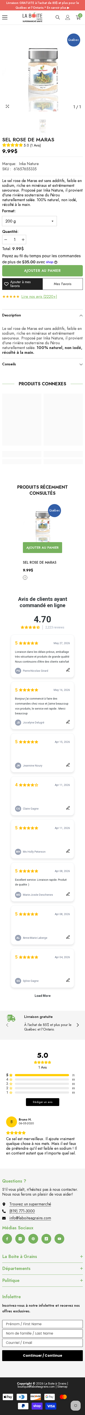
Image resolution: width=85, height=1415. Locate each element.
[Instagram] (20, 1239)
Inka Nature (29, 164)
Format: (9, 211)
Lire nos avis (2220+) (39, 296)
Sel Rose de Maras (39, 562)
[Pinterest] (33, 1239)
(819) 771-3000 (22, 1211)
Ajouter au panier (42, 270)
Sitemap (62, 1386)
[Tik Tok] (46, 1239)
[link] (21, 454)
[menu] (4, 17)
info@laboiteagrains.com (30, 1218)
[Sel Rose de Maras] (42, 522)
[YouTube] (59, 1239)
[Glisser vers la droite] (77, 1025)
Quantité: (10, 231)
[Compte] (67, 17)
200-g (25, 577)
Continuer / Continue (42, 1355)
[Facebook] (7, 1239)
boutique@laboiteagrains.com (36, 1386)
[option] (42, 71)
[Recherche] (57, 17)
